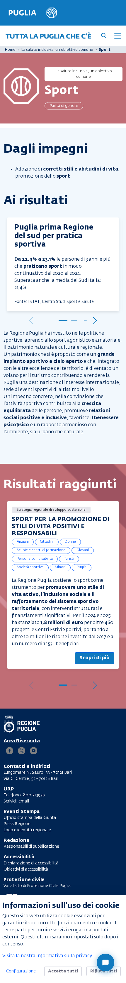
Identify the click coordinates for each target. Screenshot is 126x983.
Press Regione (17, 824)
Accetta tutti (63, 971)
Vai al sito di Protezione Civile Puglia (37, 886)
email (23, 801)
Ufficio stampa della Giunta (30, 818)
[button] (63, 320)
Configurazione (21, 971)
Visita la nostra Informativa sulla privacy (47, 956)
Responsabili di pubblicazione (31, 846)
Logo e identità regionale (27, 830)
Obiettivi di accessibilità (26, 869)
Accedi (22, 741)
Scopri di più (95, 658)
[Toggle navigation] (118, 36)
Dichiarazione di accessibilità (31, 863)
